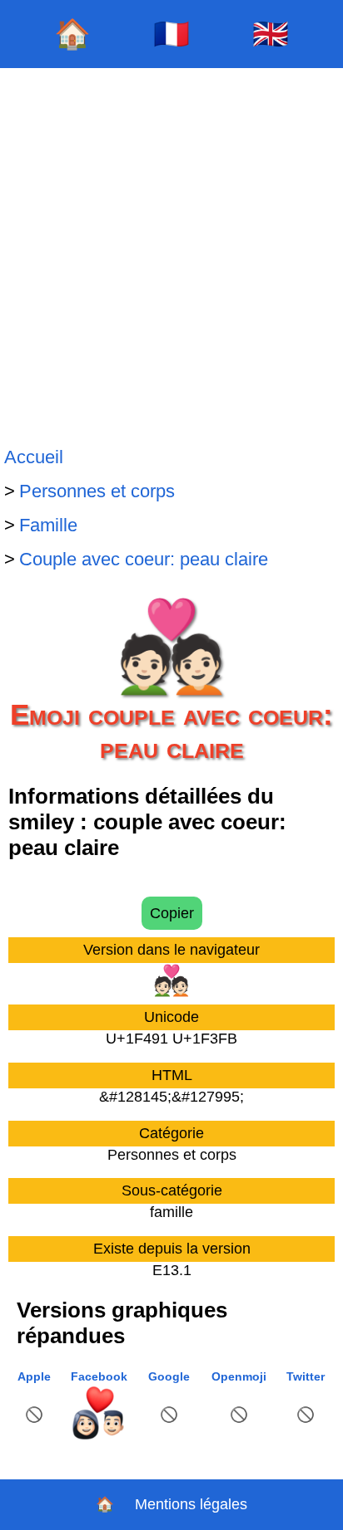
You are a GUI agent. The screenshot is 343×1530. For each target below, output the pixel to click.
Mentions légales (191, 1504)
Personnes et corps (97, 491)
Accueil (33, 457)
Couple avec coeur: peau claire (143, 559)
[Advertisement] (171, 254)
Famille (48, 525)
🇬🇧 (270, 33)
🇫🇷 (171, 33)
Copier (172, 913)
